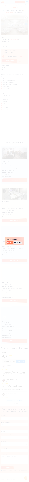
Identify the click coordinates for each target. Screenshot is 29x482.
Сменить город (17, 242)
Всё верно (9, 242)
